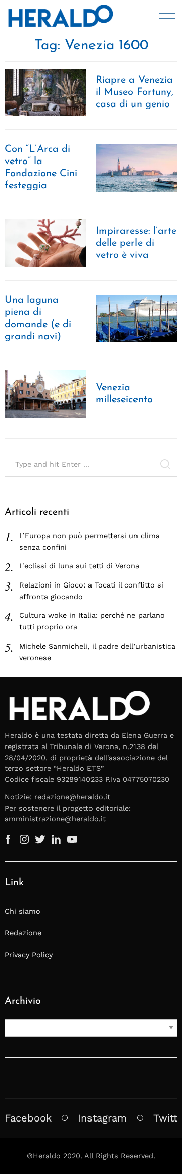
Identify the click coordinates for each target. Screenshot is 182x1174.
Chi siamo (22, 911)
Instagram (102, 1118)
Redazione (23, 933)
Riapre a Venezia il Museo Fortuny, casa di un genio (134, 92)
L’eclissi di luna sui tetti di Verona (79, 566)
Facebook (28, 1118)
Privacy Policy (29, 955)
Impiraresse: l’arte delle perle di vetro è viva (136, 243)
